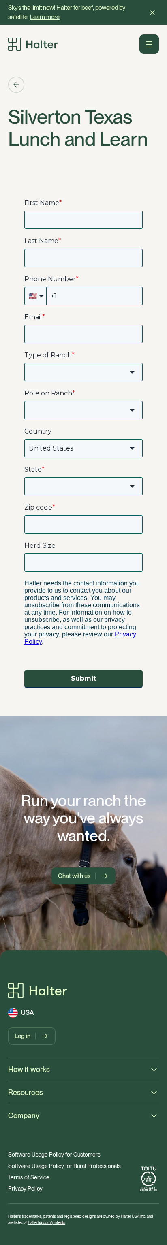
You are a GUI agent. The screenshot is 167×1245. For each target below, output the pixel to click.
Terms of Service (28, 1177)
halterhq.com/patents (46, 1222)
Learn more (45, 17)
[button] (152, 12)
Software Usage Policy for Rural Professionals (64, 1166)
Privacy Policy (25, 1188)
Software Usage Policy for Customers (54, 1154)
